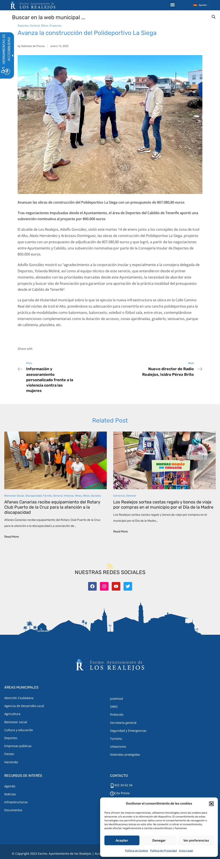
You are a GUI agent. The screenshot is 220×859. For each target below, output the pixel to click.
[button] (211, 804)
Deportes (23, 25)
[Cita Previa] (112, 793)
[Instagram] (104, 586)
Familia (47, 495)
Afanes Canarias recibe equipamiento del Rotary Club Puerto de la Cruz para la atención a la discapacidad (52, 507)
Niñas (78, 495)
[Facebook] (92, 586)
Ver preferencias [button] (196, 840)
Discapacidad (33, 495)
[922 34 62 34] (112, 785)
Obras (44, 25)
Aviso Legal (186, 850)
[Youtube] (116, 586)
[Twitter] (128, 586)
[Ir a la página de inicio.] (32, 5)
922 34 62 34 (123, 785)
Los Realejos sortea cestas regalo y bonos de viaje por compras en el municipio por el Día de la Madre (163, 504)
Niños (86, 495)
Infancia (69, 495)
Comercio (119, 495)
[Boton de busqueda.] (213, 17)
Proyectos (55, 25)
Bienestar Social (14, 495)
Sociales (96, 495)
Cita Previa (122, 793)
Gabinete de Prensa (33, 46)
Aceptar (122, 840)
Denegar (159, 840)
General (35, 25)
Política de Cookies (136, 850)
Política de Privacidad (163, 850)
